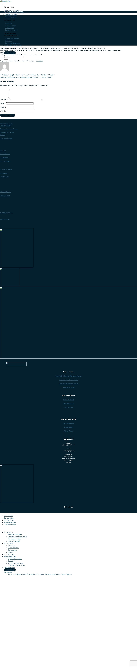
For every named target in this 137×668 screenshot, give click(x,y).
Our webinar (4, 173)
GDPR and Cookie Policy (13, 45)
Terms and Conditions (12, 43)
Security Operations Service (9, 129)
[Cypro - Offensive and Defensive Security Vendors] (5, 1)
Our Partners (4, 157)
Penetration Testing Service (68, 384)
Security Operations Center (17, 537)
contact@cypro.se (6, 213)
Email (2, 107)
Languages (8, 572)
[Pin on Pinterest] (18, 58)
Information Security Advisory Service (6, 125)
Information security (12, 10)
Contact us (8, 41)
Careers (10, 552)
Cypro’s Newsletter (12, 39)
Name (2, 103)
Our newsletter (68, 423)
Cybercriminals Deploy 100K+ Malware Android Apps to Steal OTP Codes (26, 77)
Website (3, 111)
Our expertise (9, 518)
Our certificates (5, 154)
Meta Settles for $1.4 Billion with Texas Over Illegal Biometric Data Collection (27, 75)
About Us (11, 545)
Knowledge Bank (10, 35)
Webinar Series (5, 192)
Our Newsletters (6, 170)
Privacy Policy (4, 177)
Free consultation (11, 17)
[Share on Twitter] (10, 58)
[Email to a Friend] (14, 58)
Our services (9, 7)
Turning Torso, (5, 219)
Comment (4, 99)
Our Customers (10, 33)
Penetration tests (11, 15)
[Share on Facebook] (6, 58)
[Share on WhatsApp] (2, 58)
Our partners (9, 28)
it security (39, 61)
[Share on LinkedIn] (22, 58)
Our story (3, 151)
